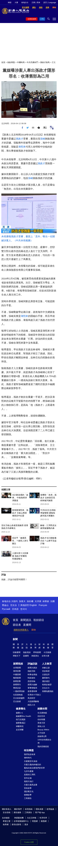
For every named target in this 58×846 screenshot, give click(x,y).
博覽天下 (16, 656)
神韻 (9, 2)
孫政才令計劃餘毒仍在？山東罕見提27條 (48, 541)
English (33, 605)
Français (43, 605)
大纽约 (14, 601)
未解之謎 (46, 668)
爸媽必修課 (47, 684)
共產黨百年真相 (30, 761)
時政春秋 (31, 678)
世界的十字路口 (34, 695)
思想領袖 (31, 681)
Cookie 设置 (29, 842)
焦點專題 (11, 62)
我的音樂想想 (43, 746)
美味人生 (41, 726)
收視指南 (29, 809)
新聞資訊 (25, 619)
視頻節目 (38, 619)
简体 (38, 2)
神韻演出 (35, 656)
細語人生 (31, 705)
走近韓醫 (19, 730)
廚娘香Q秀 (42, 736)
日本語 (15, 609)
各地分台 (24, 2)
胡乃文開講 (20, 719)
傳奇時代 (28, 758)
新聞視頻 (18, 663)
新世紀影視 (16, 824)
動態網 (44, 821)
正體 (33, 2)
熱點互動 (31, 671)
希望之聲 (6, 821)
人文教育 (47, 663)
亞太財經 (17, 701)
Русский (6, 609)
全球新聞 (17, 668)
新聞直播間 (32, 19)
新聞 (15, 639)
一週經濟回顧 (19, 691)
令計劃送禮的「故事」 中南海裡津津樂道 (20, 498)
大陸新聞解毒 (33, 701)
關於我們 (18, 809)
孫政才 (19, 138)
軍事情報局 (32, 688)
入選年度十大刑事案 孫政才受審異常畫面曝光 (20, 556)
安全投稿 (6, 812)
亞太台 (13, 605)
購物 (33, 630)
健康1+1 (19, 713)
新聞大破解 (32, 684)
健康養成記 (20, 723)
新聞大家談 (32, 668)
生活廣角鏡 (42, 713)
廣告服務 (17, 812)
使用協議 (50, 809)
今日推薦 (47, 652)
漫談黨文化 (28, 791)
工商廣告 (28, 798)
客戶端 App (40, 812)
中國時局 (21, 62)
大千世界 (41, 733)
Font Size (45, 127)
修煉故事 (28, 795)
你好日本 (41, 716)
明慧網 (35, 821)
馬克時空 (31, 698)
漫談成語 (46, 681)
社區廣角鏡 (18, 695)
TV (43, 19)
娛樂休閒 (42, 708)
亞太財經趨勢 (19, 698)
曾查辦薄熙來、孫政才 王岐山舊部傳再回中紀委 (20, 513)
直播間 (27, 624)
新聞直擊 (17, 681)
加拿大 (22, 601)
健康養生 (21, 708)
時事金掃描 (32, 674)
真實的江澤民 (29, 775)
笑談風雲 (46, 671)
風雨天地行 (28, 781)
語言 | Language (49, 2)
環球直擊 (17, 671)
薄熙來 (22, 146)
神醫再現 (19, 726)
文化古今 (46, 688)
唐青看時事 (32, 691)
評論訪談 (32, 663)
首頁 (3, 62)
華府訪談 (17, 688)
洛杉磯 (30, 601)
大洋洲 (38, 601)
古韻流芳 (46, 674)
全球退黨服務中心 (21, 821)
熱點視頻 (27, 652)
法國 (52, 601)
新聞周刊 (17, 684)
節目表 (17, 624)
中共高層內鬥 (32, 62)
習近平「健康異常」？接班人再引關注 (20, 541)
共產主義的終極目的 (32, 764)
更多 (26, 824)
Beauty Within (43, 730)
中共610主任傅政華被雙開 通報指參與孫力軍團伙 (48, 513)
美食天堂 (41, 723)
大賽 (16, 2)
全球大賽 (45, 656)
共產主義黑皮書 (30, 785)
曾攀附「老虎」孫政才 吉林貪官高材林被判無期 (48, 498)
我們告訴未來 (29, 754)
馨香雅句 (46, 678)
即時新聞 (37, 652)
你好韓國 (41, 719)
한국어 (23, 609)
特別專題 (29, 750)
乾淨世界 (43, 818)
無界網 (5, 824)
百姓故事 (28, 788)
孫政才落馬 (45, 62)
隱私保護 (39, 809)
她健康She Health (23, 716)
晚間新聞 (17, 678)
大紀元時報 (31, 818)
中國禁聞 (17, 674)
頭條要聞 (16, 652)
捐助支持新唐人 (21, 630)
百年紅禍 (28, 778)
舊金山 (5, 605)
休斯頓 (45, 601)
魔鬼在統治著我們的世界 (34, 768)
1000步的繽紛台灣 (44, 741)
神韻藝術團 (19, 818)
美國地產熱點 (47, 691)
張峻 (42, 138)
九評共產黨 (28, 771)
